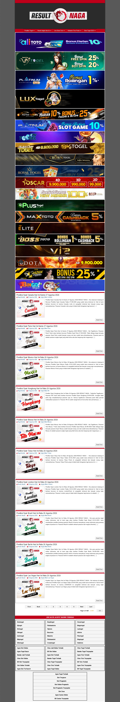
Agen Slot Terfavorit (24, 669)
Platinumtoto (51, 625)
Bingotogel (80, 625)
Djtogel (19, 625)
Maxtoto (50, 636)
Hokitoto (80, 643)
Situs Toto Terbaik (53, 665)
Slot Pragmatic (61, 681)
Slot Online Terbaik (23, 665)
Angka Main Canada (46, 297)
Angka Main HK (44, 391)
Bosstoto (50, 632)
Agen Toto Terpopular (84, 665)
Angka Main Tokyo (45, 453)
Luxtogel (80, 629)
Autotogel (20, 636)
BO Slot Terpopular (23, 662)
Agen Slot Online (22, 648)
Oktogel (19, 632)
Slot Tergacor (61, 677)
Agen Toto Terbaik (83, 655)
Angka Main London (46, 484)
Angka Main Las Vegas (47, 578)
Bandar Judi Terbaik (23, 655)
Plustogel (80, 636)
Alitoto (79, 632)
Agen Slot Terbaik (53, 655)
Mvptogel (20, 639)
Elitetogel (20, 643)
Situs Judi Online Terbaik (55, 648)
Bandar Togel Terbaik (54, 658)
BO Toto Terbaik (82, 662)
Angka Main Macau (46, 422)
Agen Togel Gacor (23, 651)
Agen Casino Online (61, 695)
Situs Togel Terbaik (83, 648)
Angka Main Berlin (46, 546)
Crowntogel (51, 643)
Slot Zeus (61, 691)
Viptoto (49, 629)
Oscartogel (81, 622)
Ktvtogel (20, 629)
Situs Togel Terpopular (54, 662)
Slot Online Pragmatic (62, 684)
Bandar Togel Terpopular (85, 651)
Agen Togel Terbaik (61, 674)
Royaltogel (50, 622)
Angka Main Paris (45, 328)
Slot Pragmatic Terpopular (61, 688)
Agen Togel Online (53, 669)
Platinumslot (51, 639)
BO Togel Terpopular (84, 669)
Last (90, 606)
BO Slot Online (52, 651)
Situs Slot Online (22, 658)
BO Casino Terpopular (62, 698)
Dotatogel (20, 622)
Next (81, 606)
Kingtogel (80, 639)
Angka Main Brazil (46, 515)
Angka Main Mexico (46, 359)
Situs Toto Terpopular (84, 658)
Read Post (99, 320)
